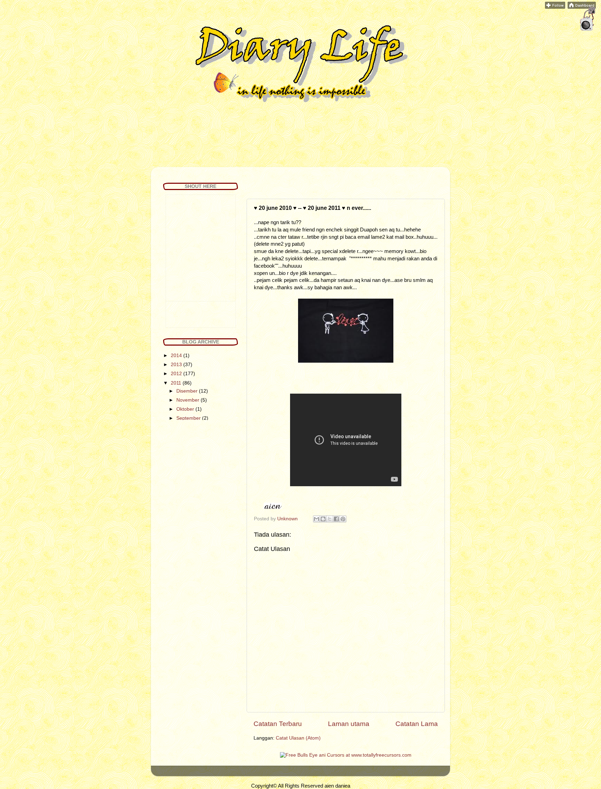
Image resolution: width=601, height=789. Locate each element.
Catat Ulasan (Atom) (298, 738)
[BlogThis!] (323, 518)
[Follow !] (555, 7)
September (189, 418)
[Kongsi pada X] (329, 518)
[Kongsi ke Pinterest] (342, 518)
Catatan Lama (416, 723)
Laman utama (348, 723)
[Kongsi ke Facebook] (336, 518)
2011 (177, 383)
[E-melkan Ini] (316, 518)
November (188, 400)
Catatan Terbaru (278, 723)
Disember (187, 391)
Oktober (185, 409)
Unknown (288, 518)
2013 (177, 364)
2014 (177, 355)
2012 (177, 373)
